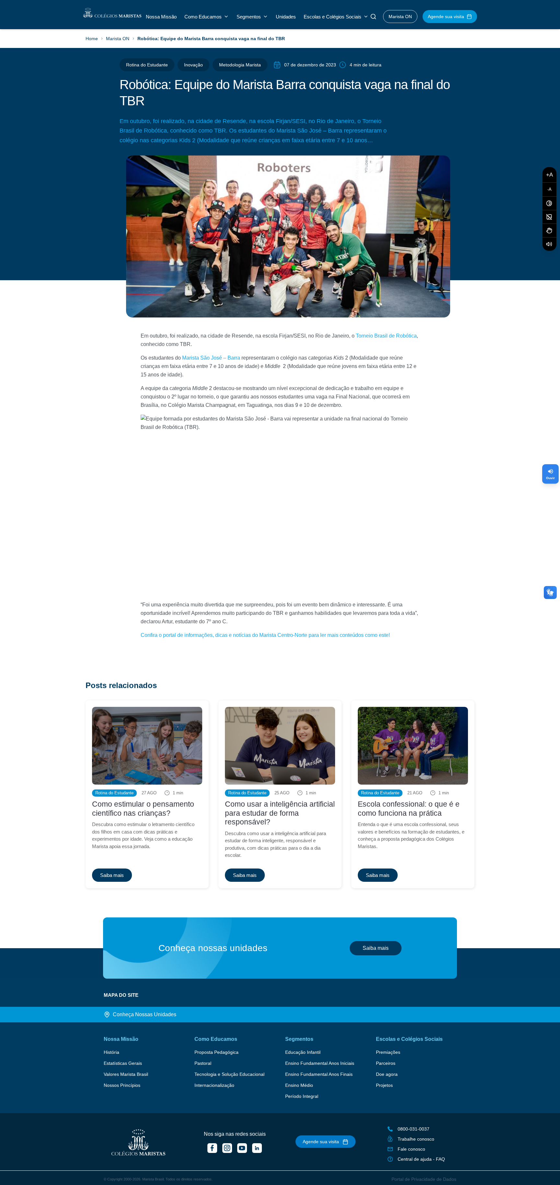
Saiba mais (376, 948)
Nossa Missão (161, 16)
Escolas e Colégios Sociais (332, 16)
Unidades (286, 16)
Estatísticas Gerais (123, 1063)
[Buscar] (373, 16)
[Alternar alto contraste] (549, 203)
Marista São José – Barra (211, 358)
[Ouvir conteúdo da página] (549, 244)
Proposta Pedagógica (216, 1052)
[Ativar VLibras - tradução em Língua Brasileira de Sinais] (549, 230)
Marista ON (400, 16)
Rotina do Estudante (147, 64)
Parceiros (385, 1063)
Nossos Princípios (122, 1085)
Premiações (388, 1052)
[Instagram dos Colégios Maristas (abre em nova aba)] (227, 1148)
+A (549, 175)
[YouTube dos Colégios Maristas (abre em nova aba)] (242, 1148)
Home (92, 38)
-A (549, 189)
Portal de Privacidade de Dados (423, 1179)
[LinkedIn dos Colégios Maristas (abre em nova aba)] (257, 1148)
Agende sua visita (446, 16)
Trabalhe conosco (416, 1139)
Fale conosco (411, 1149)
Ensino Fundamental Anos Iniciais (319, 1063)
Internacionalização (214, 1085)
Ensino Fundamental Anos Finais (319, 1074)
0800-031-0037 (413, 1129)
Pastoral (202, 1063)
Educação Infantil (303, 1052)
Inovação (193, 64)
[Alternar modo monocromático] (549, 217)
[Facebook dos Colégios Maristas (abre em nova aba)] (212, 1148)
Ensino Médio (299, 1085)
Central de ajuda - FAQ (421, 1159)
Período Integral (301, 1096)
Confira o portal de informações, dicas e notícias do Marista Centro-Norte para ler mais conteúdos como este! (265, 635)
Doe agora (387, 1074)
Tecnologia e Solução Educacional (229, 1074)
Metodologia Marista (240, 64)
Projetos (384, 1085)
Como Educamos (203, 16)
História (111, 1052)
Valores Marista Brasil (126, 1074)
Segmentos (249, 16)
